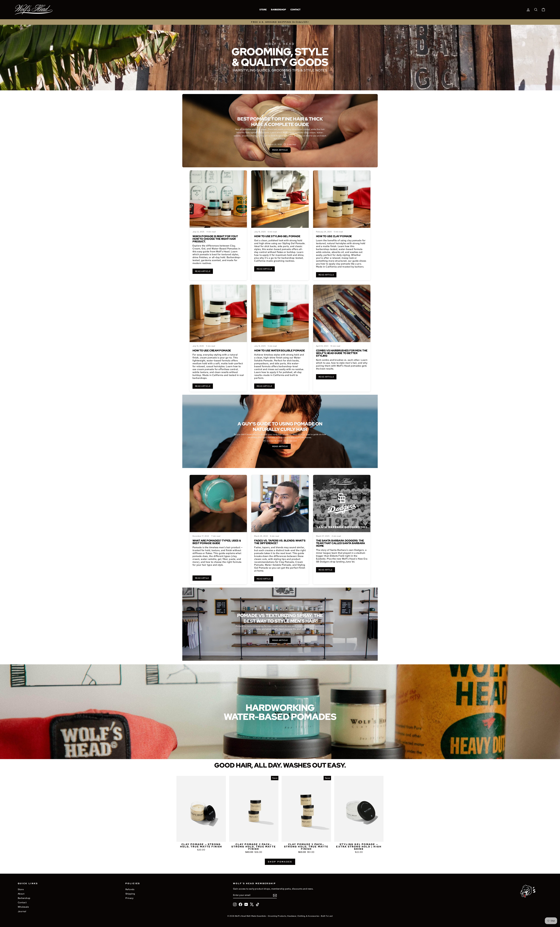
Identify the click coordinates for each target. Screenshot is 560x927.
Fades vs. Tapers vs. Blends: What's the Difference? (279, 542)
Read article (280, 150)
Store (263, 9)
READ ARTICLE (202, 271)
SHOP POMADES (280, 861)
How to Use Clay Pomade (334, 236)
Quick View (201, 838)
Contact (295, 9)
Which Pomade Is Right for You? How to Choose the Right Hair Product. (215, 239)
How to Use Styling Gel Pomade (277, 236)
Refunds (129, 889)
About (21, 893)
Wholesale (23, 906)
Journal (22, 911)
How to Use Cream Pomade (211, 350)
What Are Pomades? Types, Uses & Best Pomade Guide (216, 542)
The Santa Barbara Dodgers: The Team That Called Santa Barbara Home (340, 543)
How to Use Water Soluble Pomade (279, 350)
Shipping (130, 893)
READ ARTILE (202, 578)
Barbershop (278, 9)
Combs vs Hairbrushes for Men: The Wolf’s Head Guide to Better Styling (342, 353)
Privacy (129, 898)
